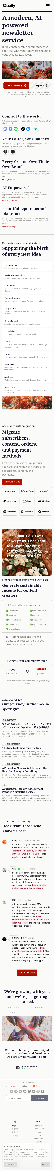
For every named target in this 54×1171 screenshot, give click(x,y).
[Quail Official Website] (9, 5)
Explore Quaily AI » (9, 200)
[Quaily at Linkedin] (33, 1091)
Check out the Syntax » (11, 226)
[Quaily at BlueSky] (24, 1091)
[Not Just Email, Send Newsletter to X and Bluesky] (25, 129)
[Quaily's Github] (42, 1091)
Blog (39, 1135)
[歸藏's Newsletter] (4, 903)
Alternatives (39, 1138)
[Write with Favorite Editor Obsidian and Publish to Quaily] (5, 151)
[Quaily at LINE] (38, 1091)
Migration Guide (12, 482)
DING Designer (29, 938)
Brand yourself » (8, 179)
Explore (40, 85)
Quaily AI (38, 1125)
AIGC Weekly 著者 (24, 900)
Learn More (10, 1164)
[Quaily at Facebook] (29, 1091)
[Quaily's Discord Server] (16, 1091)
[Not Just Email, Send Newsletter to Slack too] (36, 129)
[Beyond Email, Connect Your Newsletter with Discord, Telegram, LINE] (10, 129)
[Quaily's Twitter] (11, 1091)
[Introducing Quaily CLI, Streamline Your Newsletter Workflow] (13, 151)
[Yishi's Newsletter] (4, 871)
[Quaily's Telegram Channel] (20, 1091)
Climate (39, 1142)
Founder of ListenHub (31, 841)
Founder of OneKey (28, 869)
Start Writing (15, 85)
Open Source (39, 1129)
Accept (45, 1164)
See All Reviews (27, 972)
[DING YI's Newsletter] (4, 940)
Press (39, 1132)
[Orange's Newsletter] (4, 843)
